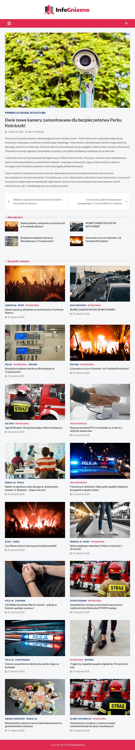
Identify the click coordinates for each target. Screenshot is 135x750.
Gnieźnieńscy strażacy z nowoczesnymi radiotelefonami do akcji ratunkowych (92, 725)
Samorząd (10, 305)
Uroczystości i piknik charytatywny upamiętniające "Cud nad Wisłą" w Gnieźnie (99, 201)
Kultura (74, 364)
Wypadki (89, 660)
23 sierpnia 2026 (16, 494)
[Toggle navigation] (9, 23)
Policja (9, 601)
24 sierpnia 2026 (81, 435)
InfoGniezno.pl (76, 745)
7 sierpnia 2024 (15, 131)
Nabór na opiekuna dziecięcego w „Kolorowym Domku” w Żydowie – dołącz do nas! (31, 488)
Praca (20, 482)
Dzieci (8, 542)
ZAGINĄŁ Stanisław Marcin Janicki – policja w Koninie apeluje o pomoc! (31, 606)
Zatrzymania (22, 660)
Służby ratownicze (80, 719)
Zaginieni (20, 601)
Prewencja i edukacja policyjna (25, 113)
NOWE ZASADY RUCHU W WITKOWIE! (92, 309)
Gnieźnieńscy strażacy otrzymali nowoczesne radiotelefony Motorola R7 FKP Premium (96, 606)
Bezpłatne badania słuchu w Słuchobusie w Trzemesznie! (37, 239)
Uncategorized (78, 424)
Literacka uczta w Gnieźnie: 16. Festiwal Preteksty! (104, 239)
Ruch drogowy (78, 305)
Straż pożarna (78, 601)
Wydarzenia (32, 305)
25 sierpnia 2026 (16, 317)
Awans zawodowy (15, 719)
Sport (21, 305)
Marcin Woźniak (36, 131)
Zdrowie (32, 364)
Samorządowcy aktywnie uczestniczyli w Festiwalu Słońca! (43, 225)
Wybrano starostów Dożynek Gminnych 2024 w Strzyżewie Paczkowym (37, 201)
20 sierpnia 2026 (81, 730)
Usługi (8, 364)
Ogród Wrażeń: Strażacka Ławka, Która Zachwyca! (34, 427)
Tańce (16, 542)
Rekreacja (76, 542)
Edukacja (10, 482)
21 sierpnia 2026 (16, 730)
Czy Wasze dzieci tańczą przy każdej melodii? (31, 545)
